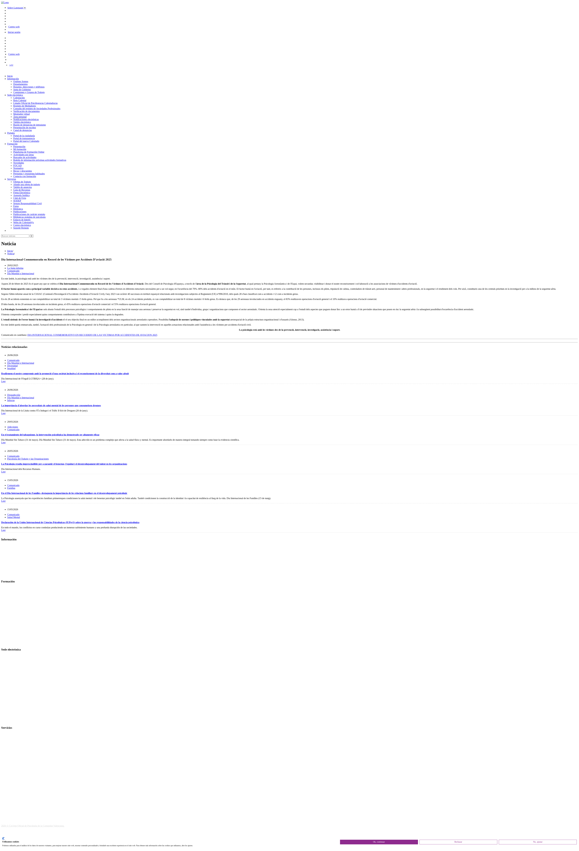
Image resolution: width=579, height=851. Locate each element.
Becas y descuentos (22, 171)
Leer (3, 381)
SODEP (17, 200)
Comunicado (13, 271)
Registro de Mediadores (24, 106)
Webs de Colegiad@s (23, 222)
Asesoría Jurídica (21, 195)
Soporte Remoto (21, 228)
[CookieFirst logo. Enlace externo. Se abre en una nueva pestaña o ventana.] (3, 838)
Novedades (18, 162)
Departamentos (20, 84)
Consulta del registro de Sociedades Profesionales (36, 108)
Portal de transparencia (24, 138)
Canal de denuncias (22, 130)
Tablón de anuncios (22, 187)
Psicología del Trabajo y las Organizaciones (28, 459)
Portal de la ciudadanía (24, 135)
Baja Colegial (19, 100)
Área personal (20, 116)
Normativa (18, 168)
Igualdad (11, 368)
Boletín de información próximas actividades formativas (39, 160)
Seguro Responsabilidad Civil (27, 203)
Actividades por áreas (23, 154)
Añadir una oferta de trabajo (26, 184)
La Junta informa (15, 268)
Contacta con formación (24, 176)
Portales (11, 133)
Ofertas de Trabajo (22, 181)
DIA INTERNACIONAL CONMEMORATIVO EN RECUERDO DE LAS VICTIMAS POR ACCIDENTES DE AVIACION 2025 (92, 335)
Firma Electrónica (21, 192)
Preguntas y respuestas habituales (29, 173)
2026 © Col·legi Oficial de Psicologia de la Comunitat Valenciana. (32, 825)
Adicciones (12, 427)
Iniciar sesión (14, 32)
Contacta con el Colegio (12, 722)
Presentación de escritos (24, 127)
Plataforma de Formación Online (28, 152)
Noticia (10, 253)
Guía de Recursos (21, 190)
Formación (12, 144)
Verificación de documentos (26, 111)
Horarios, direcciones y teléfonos (28, 87)
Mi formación (19, 149)
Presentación (19, 146)
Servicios (11, 179)
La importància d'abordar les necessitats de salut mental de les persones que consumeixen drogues (51, 405)
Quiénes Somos (20, 81)
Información (13, 78)
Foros (16, 206)
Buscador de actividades (24, 157)
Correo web (14, 26)
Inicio (10, 76)
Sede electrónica (15, 95)
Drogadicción (13, 395)
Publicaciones (19, 211)
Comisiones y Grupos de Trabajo (29, 92)
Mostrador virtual (21, 114)
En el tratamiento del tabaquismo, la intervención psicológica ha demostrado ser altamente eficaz (50, 434)
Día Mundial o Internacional (20, 273)
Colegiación (19, 97)
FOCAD (17, 165)
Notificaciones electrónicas (26, 119)
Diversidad (12, 365)
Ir (31, 236)
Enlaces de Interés (21, 219)
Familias (11, 488)
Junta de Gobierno (22, 89)
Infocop (11, 400)
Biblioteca (18, 209)
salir (11, 65)
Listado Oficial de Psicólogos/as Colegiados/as (35, 103)
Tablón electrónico (22, 122)
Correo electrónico (22, 225)
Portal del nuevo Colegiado (26, 141)
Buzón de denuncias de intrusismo (29, 125)
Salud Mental (13, 517)
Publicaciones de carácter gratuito (29, 214)
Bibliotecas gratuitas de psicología (29, 217)
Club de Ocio (19, 198)
